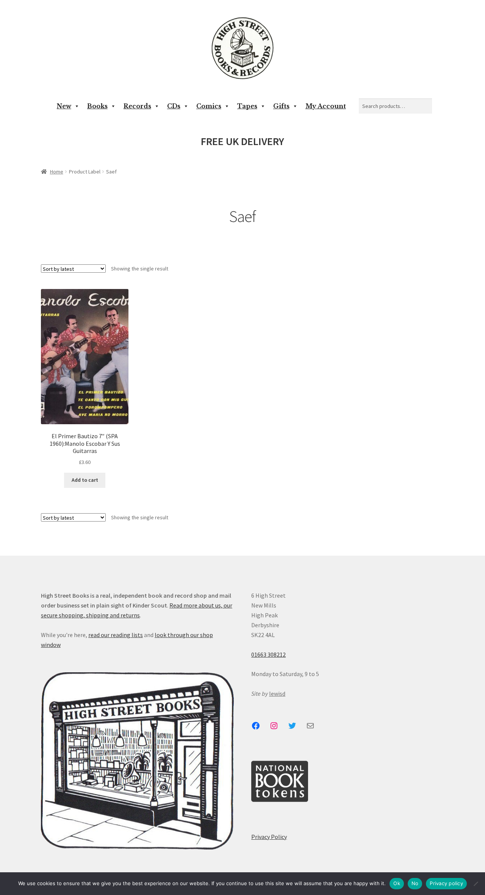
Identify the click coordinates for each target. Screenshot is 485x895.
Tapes (247, 106)
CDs (173, 106)
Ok (396, 883)
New (64, 106)
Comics (208, 106)
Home (56, 171)
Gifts (281, 106)
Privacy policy (446, 883)
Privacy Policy (269, 836)
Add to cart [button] (85, 479)
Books (97, 106)
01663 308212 (268, 654)
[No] (475, 883)
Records (137, 106)
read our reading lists (115, 635)
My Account (325, 106)
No (415, 883)
